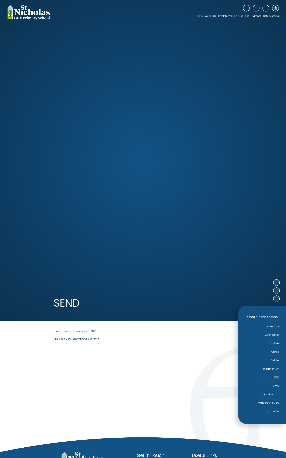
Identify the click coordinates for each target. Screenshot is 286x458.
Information (80, 331)
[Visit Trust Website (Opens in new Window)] (275, 8)
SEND (93, 331)
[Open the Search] (265, 8)
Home (57, 331)
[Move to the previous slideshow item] (276, 290)
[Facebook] (246, 8)
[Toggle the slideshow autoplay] (276, 298)
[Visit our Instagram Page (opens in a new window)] (256, 8)
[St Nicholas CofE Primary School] (28, 12)
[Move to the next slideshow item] (276, 282)
